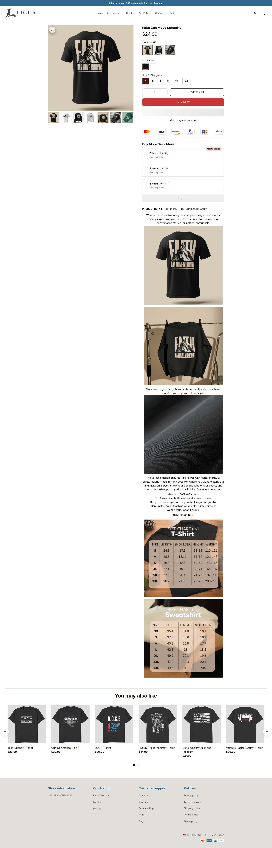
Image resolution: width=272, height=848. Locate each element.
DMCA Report (217, 835)
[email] (63, 795)
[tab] (134, 765)
